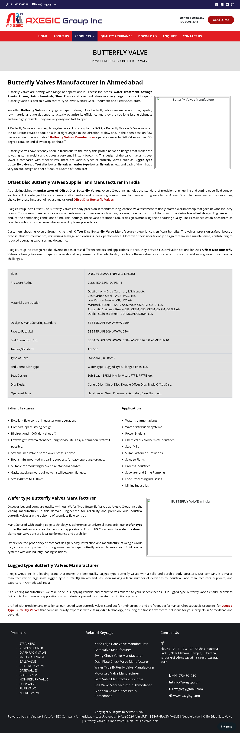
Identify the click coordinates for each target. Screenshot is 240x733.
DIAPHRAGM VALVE (33, 652)
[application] (92, 36)
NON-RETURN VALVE (34, 679)
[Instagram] (232, 4)
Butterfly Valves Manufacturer (72, 137)
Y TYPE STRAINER (31, 648)
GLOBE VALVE (29, 675)
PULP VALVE (28, 684)
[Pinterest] (222, 4)
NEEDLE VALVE (30, 693)
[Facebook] (216, 4)
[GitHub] (227, 4)
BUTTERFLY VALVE (32, 666)
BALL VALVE (28, 661)
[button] (221, 20)
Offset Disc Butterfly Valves (93, 199)
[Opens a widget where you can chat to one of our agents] (226, 726)
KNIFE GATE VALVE (32, 657)
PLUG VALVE (28, 688)
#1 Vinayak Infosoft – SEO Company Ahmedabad (59, 716)
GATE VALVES (29, 670)
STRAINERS (27, 643)
